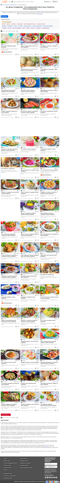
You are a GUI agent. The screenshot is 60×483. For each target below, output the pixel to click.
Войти (55, 1)
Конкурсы (32, 1)
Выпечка (3, 23)
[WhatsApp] (55, 481)
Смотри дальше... (5, 414)
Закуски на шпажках (41, 23)
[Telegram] (56, 481)
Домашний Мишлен (8, 51)
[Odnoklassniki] (50, 481)
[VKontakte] (47, 481)
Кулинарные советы (24, 460)
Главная (5, 458)
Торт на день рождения (6, 21)
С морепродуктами (45, 28)
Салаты (47, 446)
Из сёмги (32, 28)
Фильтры (5, 16)
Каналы (23, 1)
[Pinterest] (53, 481)
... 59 (17, 31)
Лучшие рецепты (23, 458)
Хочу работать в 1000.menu (7, 168)
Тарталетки (13, 23)
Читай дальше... (39, 13)
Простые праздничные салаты (30, 23)
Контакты (5, 469)
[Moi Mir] (51, 481)
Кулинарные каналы (7, 477)
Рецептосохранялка (18, 1)
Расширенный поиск (7, 473)
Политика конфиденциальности (10, 462)
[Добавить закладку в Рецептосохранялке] (16, 54)
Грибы (23, 28)
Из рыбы (27, 28)
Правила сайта (6, 460)
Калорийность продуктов (25, 462)
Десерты (8, 23)
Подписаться (51, 466)
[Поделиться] (59, 482)
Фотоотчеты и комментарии (9, 475)
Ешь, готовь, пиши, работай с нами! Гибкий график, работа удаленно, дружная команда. (9, 171)
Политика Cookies (7, 465)
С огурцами (4, 28)
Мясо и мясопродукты (17, 28)
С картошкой (38, 28)
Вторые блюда (20, 23)
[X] (48, 481)
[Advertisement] (10, 63)
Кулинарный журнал (24, 465)
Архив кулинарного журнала (26, 467)
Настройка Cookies (7, 467)
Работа (27, 1)
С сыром (9, 28)
